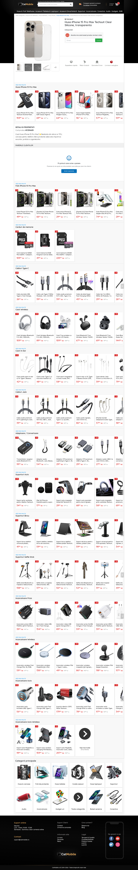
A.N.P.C (84, 843)
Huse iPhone (52, 15)
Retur (59, 841)
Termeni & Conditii (88, 837)
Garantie (60, 839)
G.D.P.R (84, 845)
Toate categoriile (20, 15)
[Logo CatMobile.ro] (25, 4)
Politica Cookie (87, 841)
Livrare (59, 837)
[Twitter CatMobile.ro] (112, 844)
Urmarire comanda (64, 827)
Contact (60, 826)
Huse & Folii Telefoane (32, 15)
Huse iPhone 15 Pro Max (63, 15)
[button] (122, 105)
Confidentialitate (87, 839)
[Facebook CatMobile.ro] (112, 838)
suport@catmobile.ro (21, 840)
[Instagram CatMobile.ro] (117, 844)
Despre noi (85, 826)
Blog (83, 827)
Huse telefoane (43, 15)
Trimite (98, 40)
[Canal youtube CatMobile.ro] (117, 838)
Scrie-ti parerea (69, 171)
